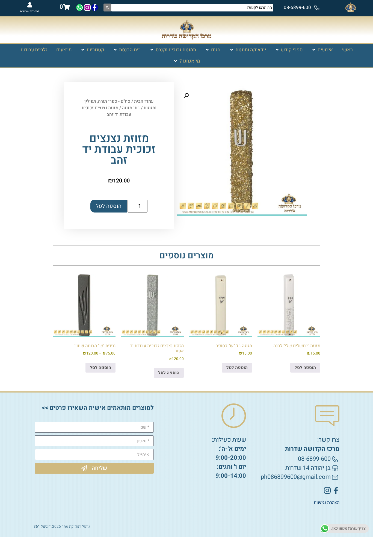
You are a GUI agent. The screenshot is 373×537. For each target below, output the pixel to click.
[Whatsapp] (79, 7)
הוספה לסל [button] (305, 367)
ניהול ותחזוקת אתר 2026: (62, 526)
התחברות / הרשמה (29, 11)
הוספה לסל (109, 206)
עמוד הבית (143, 101)
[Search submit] (107, 7)
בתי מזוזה (131, 108)
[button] (322, 49)
